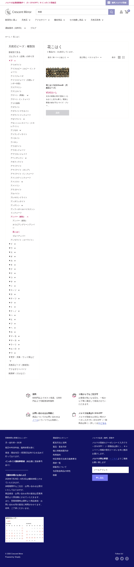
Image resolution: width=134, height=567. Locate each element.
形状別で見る (14, 52)
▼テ (11, 303)
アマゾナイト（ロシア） (21, 170)
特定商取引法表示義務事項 (64, 459)
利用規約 (57, 455)
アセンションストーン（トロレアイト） (22, 124)
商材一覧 (57, 463)
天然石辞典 (95, 20)
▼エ (11, 252)
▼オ (11, 256)
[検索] (111, 12)
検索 (55, 475)
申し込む (100, 478)
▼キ (11, 265)
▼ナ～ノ (13, 311)
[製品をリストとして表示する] (123, 57)
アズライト (15, 107)
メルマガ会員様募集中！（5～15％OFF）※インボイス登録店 (30, 3)
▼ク (11, 269)
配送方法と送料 (60, 442)
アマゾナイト (16, 166)
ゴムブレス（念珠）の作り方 (21, 56)
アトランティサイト (19, 134)
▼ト (11, 307)
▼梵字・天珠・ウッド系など (21, 357)
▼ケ (11, 273)
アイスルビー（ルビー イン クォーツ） (23, 70)
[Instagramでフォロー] (127, 558)
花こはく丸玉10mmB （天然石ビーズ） (57, 86)
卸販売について (60, 467)
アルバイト (15, 193)
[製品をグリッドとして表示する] (119, 57)
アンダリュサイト (18, 201)
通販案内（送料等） (14, 28)
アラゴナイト (16, 190)
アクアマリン (16, 87)
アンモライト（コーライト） (22, 240)
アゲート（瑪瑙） (18, 95)
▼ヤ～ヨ (13, 340)
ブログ (33, 28)
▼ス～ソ (13, 290)
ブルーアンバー (19, 236)
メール (35, 420)
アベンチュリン (17, 158)
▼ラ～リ (13, 344)
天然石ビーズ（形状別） (19, 365)
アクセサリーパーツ (17, 369)
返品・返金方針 (60, 447)
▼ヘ (11, 328)
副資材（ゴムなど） (17, 373)
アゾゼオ (14, 130)
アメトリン (15, 185)
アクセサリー (41, 20)
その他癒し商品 (76, 20)
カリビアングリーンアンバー (24, 226)
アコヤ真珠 (15, 103)
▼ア (11, 60)
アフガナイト (16, 146)
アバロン (14, 142)
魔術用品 (58, 20)
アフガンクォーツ (18, 150)
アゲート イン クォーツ (20, 99)
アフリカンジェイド (19, 154)
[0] (126, 11)
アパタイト (15, 138)
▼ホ (11, 332)
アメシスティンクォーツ (21, 178)
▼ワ (11, 353)
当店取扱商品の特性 (62, 471)
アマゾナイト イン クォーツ (22, 174)
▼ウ (11, 248)
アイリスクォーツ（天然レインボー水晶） (22, 81)
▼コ (11, 277)
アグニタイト (16, 91)
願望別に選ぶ (11, 20)
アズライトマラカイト (20, 111)
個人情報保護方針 (61, 451)
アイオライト (16, 65)
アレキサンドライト (19, 197)
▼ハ (11, 315)
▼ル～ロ (13, 349)
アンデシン (15, 205)
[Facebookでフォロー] (117, 558)
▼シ (11, 286)
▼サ (11, 281)
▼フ (11, 323)
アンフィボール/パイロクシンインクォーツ (23, 211)
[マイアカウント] (121, 11)
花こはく (16, 37)
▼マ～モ (13, 336)
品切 (57, 113)
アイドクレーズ (17, 76)
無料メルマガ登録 (119, 3)
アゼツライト (16, 119)
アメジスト (15, 182)
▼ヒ (11, 319)
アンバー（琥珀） (18, 217)
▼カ (11, 260)
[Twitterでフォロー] (122, 558)
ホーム (7, 37)
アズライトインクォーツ (21, 115)
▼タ (11, 294)
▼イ (11, 244)
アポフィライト (17, 162)
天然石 (24, 20)
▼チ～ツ (13, 298)
